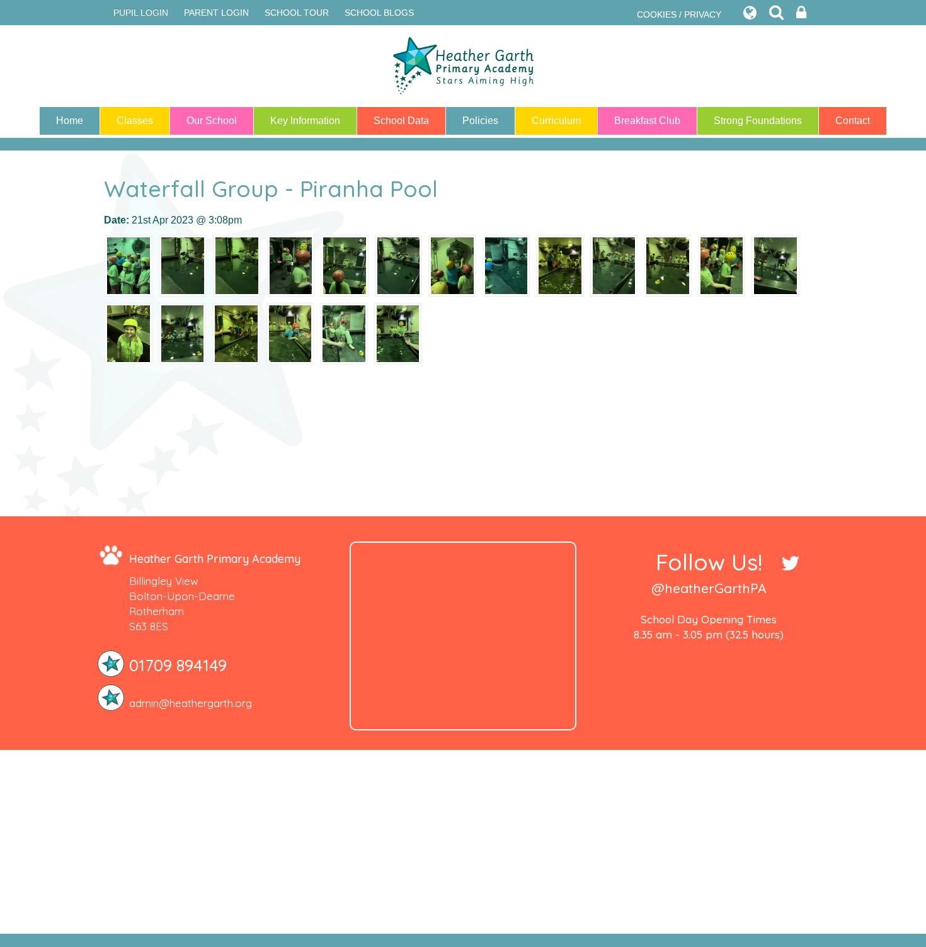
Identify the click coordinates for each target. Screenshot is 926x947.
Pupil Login (140, 13)
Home (69, 120)
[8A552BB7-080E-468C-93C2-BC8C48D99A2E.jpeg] (721, 265)
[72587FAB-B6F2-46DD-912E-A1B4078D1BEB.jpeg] (236, 265)
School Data (401, 120)
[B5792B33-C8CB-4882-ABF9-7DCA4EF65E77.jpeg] (236, 333)
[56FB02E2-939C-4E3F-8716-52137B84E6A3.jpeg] (667, 265)
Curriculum (556, 120)
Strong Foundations (758, 120)
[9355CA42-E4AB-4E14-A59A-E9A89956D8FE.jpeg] (398, 265)
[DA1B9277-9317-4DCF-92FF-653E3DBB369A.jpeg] (775, 265)
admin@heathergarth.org (190, 703)
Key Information (305, 120)
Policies (480, 120)
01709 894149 (178, 665)
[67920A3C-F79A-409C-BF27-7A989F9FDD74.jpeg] (128, 333)
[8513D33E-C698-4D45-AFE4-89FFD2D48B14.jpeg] (560, 265)
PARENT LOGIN (216, 13)
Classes (135, 120)
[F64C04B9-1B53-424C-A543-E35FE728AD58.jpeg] (452, 265)
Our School (211, 120)
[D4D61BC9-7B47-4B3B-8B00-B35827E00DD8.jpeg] (291, 265)
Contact (852, 120)
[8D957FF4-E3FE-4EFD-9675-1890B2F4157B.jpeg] (398, 333)
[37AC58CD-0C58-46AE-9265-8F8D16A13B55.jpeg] (344, 333)
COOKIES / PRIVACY (679, 14)
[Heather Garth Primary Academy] (463, 66)
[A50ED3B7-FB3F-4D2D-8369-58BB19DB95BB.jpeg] (344, 265)
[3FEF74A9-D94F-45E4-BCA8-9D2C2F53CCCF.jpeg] (182, 265)
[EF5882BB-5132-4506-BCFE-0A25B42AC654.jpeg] (614, 265)
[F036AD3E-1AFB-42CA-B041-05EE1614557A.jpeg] (506, 265)
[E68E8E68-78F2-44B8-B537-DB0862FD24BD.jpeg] (182, 333)
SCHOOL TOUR (297, 13)
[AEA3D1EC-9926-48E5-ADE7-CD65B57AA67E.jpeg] (128, 265)
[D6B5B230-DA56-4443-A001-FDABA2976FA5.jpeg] (290, 333)
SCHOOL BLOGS (379, 13)
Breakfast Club (647, 120)
